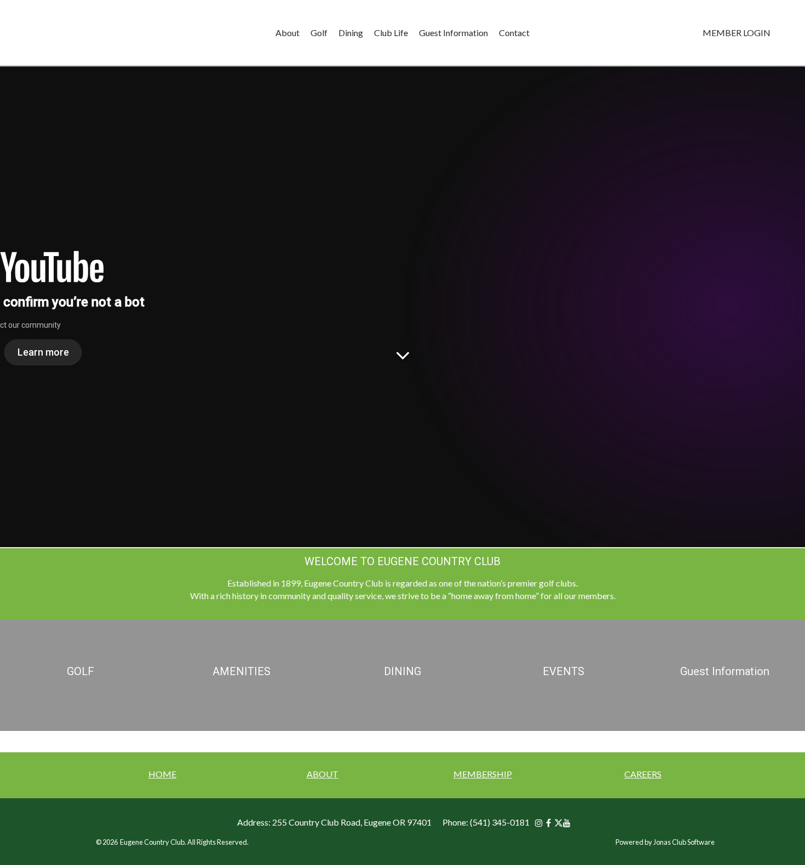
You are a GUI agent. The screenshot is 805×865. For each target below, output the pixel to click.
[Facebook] (550, 822)
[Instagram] (540, 822)
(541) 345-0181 (500, 822)
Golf (319, 32)
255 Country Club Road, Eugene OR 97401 (352, 822)
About (287, 32)
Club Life (391, 32)
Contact (514, 32)
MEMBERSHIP (482, 774)
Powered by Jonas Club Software (665, 842)
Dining (350, 32)
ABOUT (322, 774)
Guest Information (453, 32)
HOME (162, 774)
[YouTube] (568, 822)
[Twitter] (558, 822)
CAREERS (643, 774)
